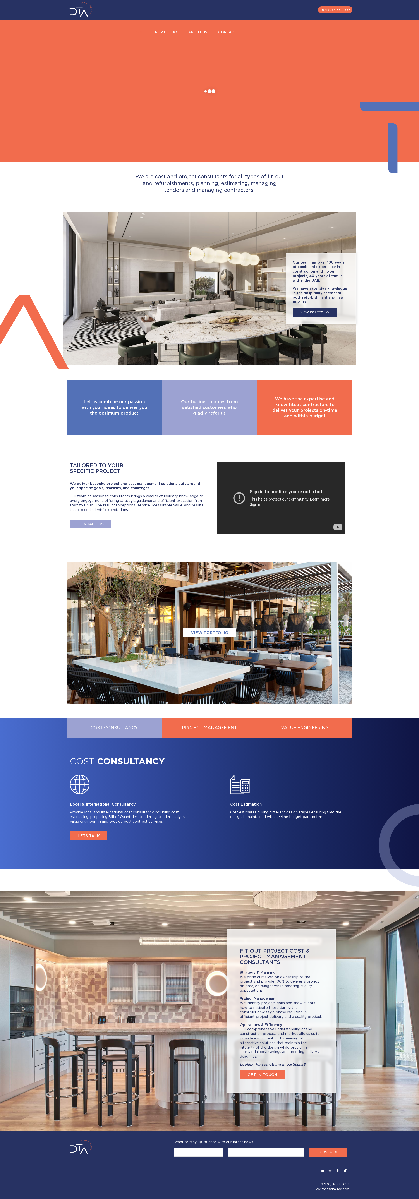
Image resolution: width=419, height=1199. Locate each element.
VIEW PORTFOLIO (314, 312)
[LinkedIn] (322, 1170)
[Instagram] (330, 1170)
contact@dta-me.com (332, 1188)
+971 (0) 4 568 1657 (335, 9)
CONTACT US (90, 524)
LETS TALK (88, 836)
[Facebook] (338, 1170)
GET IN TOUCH (262, 1074)
